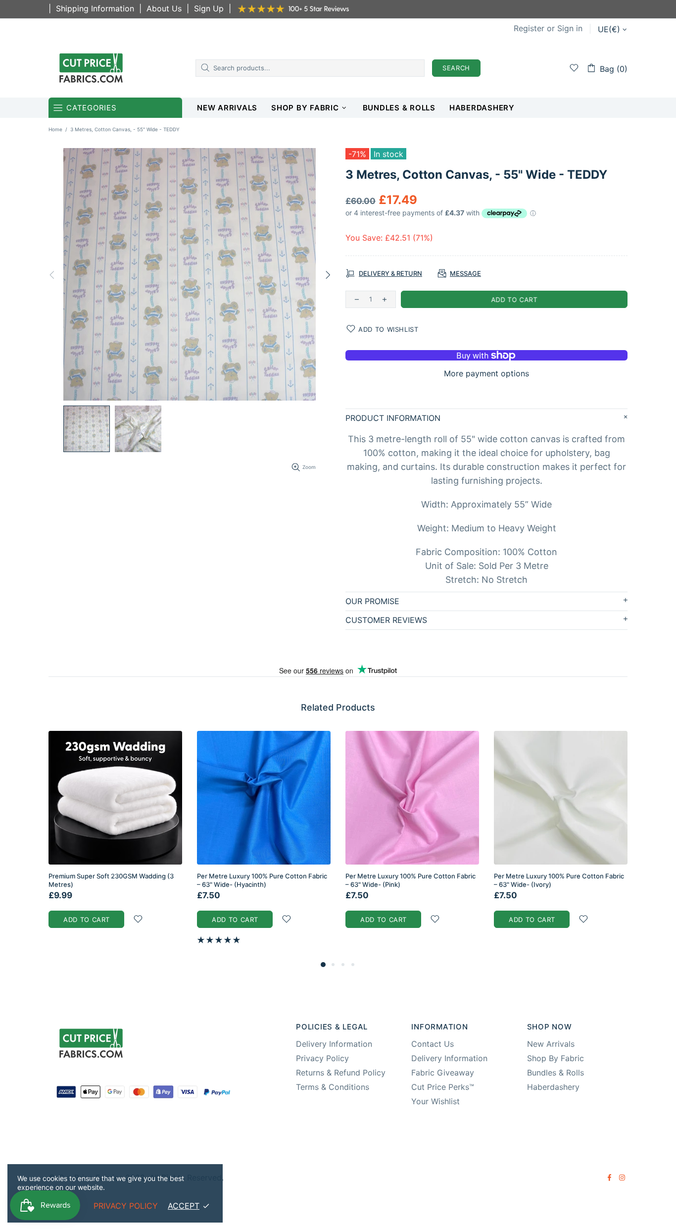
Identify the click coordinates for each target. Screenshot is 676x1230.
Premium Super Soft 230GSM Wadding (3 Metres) (111, 880)
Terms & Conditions (332, 1087)
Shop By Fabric (555, 1058)
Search (456, 68)
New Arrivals (551, 1044)
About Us (164, 8)
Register (529, 28)
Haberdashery (553, 1087)
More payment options (486, 373)
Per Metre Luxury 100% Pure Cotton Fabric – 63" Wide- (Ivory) (559, 880)
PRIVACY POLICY (126, 1206)
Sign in (569, 28)
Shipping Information (95, 8)
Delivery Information (334, 1044)
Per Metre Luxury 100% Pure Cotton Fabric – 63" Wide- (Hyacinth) (262, 880)
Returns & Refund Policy (341, 1072)
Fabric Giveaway (442, 1072)
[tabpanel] (115, 839)
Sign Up (209, 8)
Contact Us (432, 1044)
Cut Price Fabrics (91, 67)
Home (55, 129)
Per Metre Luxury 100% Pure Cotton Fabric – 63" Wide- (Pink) (410, 880)
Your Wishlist (435, 1101)
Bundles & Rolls (555, 1072)
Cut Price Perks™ (442, 1087)
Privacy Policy (322, 1058)
